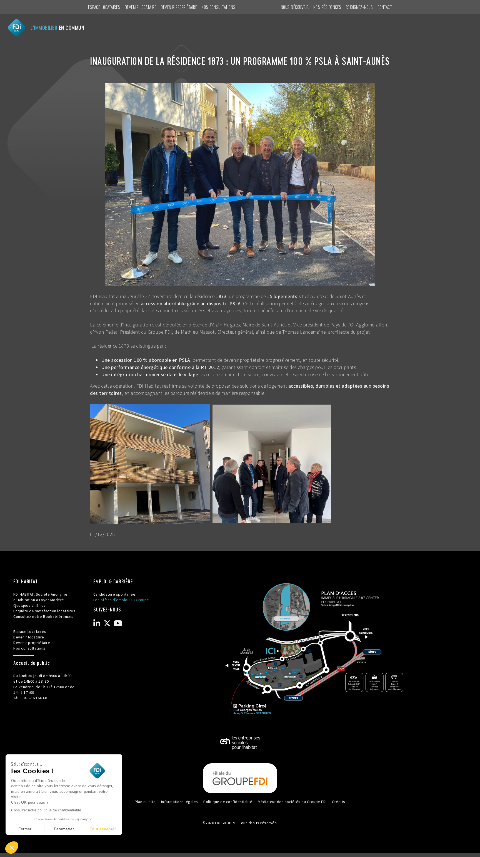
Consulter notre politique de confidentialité (46, 810)
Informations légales (179, 801)
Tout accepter (103, 829)
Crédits (338, 801)
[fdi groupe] (240, 777)
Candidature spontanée (114, 594)
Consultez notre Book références (43, 616)
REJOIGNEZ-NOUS (359, 7)
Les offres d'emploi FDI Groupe (121, 599)
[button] (11, 847)
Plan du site (145, 801)
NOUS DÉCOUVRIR (295, 7)
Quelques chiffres (29, 605)
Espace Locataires (104, 7)
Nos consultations (218, 7)
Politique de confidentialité (227, 801)
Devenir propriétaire (179, 7)
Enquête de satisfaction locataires (44, 610)
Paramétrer (64, 829)
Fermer (24, 829)
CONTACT (385, 7)
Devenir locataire (140, 7)
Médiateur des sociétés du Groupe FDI (292, 801)
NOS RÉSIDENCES (327, 7)
